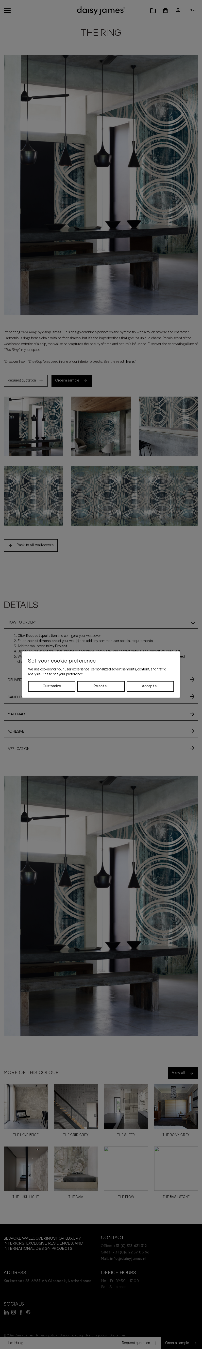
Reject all (101, 686)
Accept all (150, 686)
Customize (52, 686)
